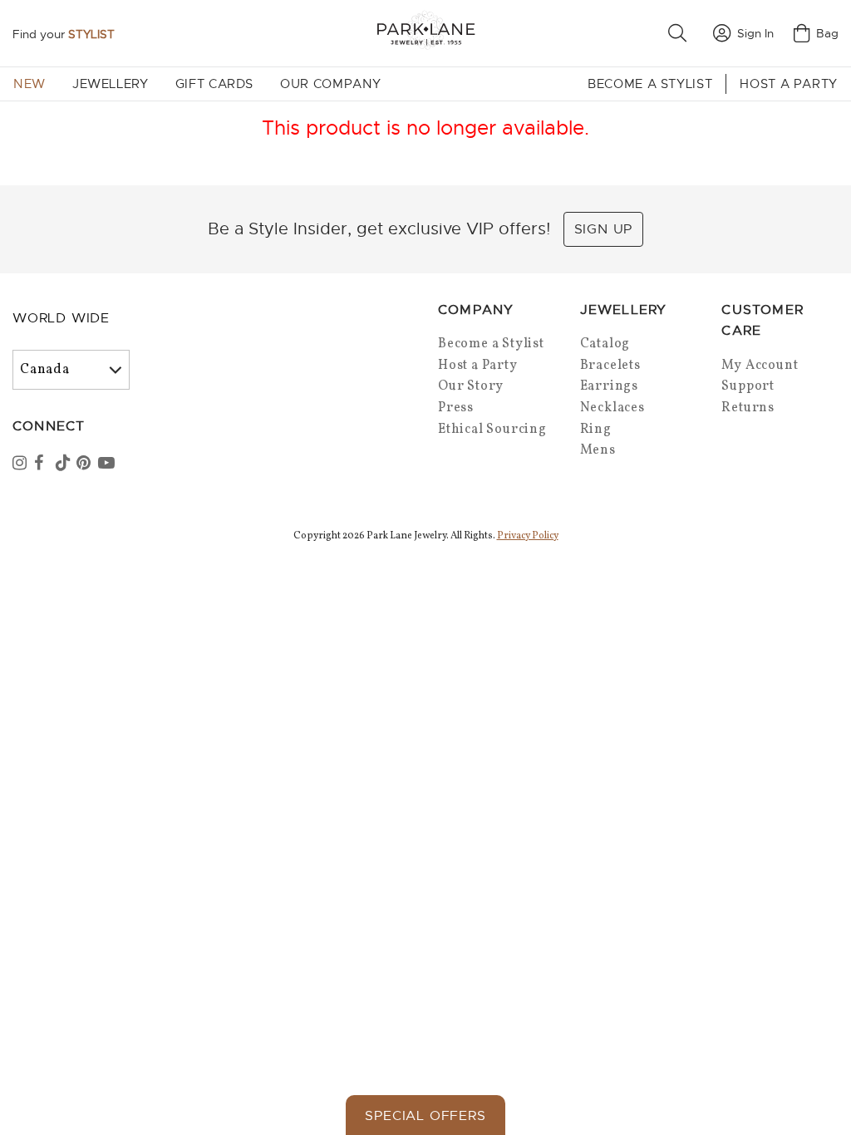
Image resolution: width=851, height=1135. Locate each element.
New (29, 83)
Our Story (471, 386)
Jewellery (110, 83)
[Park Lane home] (425, 32)
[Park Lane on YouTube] (107, 464)
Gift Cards (214, 83)
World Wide (61, 318)
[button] (680, 33)
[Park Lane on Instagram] (21, 464)
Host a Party (789, 83)
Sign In (755, 33)
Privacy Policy (527, 536)
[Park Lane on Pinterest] (85, 464)
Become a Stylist (650, 83)
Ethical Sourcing (492, 429)
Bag (827, 33)
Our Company (330, 83)
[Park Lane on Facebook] (43, 464)
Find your (63, 34)
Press (456, 408)
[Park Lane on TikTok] (65, 464)
